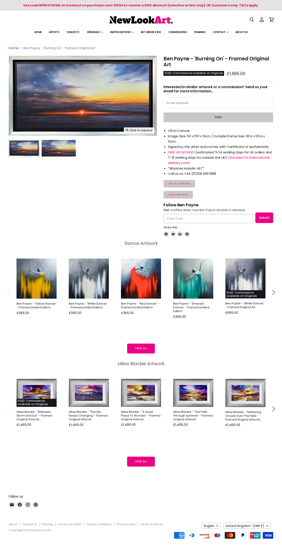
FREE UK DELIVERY (181, 152)
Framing (200, 32)
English (209, 526)
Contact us (29, 524)
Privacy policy (126, 524)
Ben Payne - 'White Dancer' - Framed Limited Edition (88, 305)
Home (38, 32)
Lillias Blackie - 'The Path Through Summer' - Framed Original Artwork (193, 415)
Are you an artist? (70, 524)
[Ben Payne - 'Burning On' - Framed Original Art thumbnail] (24, 148)
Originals (93, 32)
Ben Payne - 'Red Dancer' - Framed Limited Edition (140, 305)
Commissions (178, 32)
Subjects (73, 32)
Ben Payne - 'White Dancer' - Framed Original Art (244, 305)
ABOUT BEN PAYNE (178, 194)
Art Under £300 (151, 32)
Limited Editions (120, 32)
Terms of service (151, 524)
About (13, 524)
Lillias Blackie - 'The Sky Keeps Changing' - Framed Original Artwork (88, 415)
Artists (54, 32)
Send (218, 117)
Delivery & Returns (99, 524)
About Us (241, 32)
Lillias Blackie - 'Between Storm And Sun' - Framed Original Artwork (34, 415)
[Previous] (8, 292)
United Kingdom (245, 526)
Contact (219, 32)
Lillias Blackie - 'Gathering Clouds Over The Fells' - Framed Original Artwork (243, 416)
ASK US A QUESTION (179, 183)
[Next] (273, 292)
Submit (264, 218)
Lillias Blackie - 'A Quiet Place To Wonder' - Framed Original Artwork (140, 415)
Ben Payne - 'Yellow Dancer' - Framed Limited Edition (36, 305)
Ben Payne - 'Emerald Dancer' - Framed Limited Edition (191, 307)
